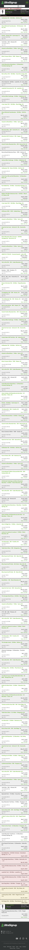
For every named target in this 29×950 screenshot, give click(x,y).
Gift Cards (9, 946)
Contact (24, 946)
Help (20, 946)
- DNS (14, 901)
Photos (9, 13)
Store (17, 946)
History (22, 13)
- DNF (13, 883)
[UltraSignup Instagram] (23, 938)
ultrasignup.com (9, 932)
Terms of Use (12, 948)
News (13, 946)
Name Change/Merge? (15, 8)
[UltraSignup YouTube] (17, 938)
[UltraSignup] (9, 2)
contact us (8, 931)
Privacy (18, 948)
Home (4, 946)
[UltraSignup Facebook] (20, 938)
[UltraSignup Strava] (26, 938)
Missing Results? (4, 8)
